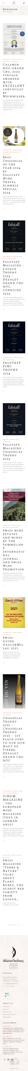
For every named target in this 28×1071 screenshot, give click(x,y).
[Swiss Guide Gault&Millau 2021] (14, 612)
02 (12, 925)
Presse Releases (14, 61)
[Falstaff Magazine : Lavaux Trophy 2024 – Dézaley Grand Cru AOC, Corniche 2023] (14, 236)
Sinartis (17, 1068)
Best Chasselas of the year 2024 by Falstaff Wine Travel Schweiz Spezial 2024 (13, 175)
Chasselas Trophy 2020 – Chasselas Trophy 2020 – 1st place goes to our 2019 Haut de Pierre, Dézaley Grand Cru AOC (14, 739)
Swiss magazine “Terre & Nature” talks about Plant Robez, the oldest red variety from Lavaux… (13, 880)
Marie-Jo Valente (17, 59)
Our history (6, 1007)
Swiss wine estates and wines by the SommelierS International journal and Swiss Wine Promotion (14, 550)
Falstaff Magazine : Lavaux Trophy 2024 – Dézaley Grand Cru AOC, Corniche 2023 (13, 278)
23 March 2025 (6, 59)
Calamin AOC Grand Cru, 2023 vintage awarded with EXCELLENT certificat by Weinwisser (14, 80)
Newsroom (8, 61)
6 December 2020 (7, 632)
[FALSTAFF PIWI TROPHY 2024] (14, 337)
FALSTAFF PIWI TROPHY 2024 (12, 368)
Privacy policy (7, 1017)
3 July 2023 (5, 439)
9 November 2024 (7, 150)
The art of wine (7, 1012)
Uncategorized (9, 259)
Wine (8, 154)
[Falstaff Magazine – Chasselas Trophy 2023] (14, 419)
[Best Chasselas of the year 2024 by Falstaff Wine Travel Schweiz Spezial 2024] (14, 136)
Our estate (6, 1009)
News (4, 61)
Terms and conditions (9, 1014)
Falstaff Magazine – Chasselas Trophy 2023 (14, 452)
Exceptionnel (6, 152)
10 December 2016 (7, 791)
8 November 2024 (7, 257)
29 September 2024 (7, 358)
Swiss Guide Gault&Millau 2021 (13, 643)
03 (14, 925)
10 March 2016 (6, 855)
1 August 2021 (6, 525)
